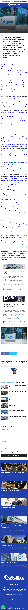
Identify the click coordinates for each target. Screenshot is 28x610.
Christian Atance (14, 375)
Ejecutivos (3, 505)
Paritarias (3, 488)
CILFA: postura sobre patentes (8, 562)
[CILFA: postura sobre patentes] (14, 557)
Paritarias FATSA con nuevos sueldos (10, 490)
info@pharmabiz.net (17, 594)
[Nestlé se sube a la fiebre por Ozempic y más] (4, 405)
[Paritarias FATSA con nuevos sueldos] (14, 485)
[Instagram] (11, 603)
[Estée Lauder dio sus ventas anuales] (4, 418)
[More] (18, 353)
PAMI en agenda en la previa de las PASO (21, 362)
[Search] (25, 5)
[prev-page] (2, 423)
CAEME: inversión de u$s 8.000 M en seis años (12, 472)
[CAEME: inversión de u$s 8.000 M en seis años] (14, 467)
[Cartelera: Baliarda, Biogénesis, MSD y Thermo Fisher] (4, 387)
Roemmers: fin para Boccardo (8, 507)
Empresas (5, 7)
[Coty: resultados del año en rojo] (4, 412)
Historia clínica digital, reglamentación (7, 362)
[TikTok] (14, 603)
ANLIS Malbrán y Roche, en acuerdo (17, 391)
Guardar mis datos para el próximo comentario (14, 452)
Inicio (2, 7)
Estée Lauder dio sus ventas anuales (17, 416)
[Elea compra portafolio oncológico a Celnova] (14, 520)
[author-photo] (14, 374)
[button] (2, 5)
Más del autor (20, 382)
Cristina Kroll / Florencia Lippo (6, 545)
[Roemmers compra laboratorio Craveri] (14, 539)
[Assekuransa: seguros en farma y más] (4, 399)
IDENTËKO (23, 608)
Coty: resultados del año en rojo (16, 410)
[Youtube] (16, 603)
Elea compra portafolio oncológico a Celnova (12, 526)
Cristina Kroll (3, 509)
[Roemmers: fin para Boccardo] (14, 502)
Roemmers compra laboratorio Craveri (10, 544)
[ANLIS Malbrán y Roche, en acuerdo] (4, 393)
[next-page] (4, 423)
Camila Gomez (3, 492)
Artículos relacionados (8, 382)
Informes (3, 560)
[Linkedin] (13, 603)
